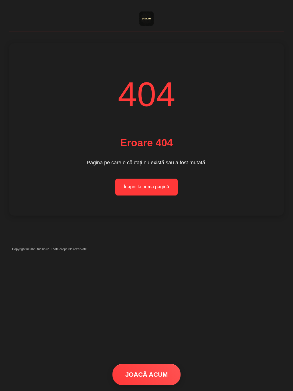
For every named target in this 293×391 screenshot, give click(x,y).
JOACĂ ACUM (146, 374)
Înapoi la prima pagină (146, 186)
